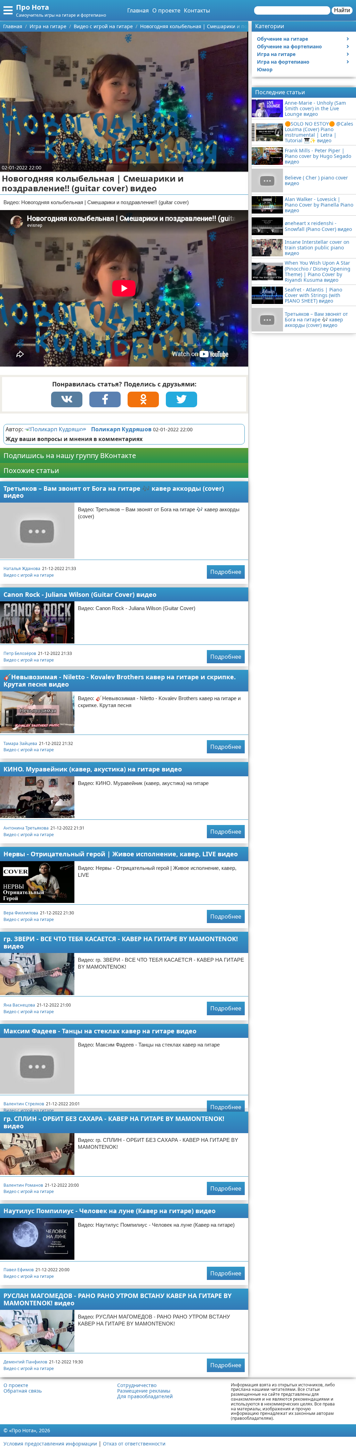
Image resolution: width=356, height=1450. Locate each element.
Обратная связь (22, 1391)
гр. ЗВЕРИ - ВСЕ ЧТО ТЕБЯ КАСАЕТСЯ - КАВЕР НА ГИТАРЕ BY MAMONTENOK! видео (120, 942)
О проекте (166, 10)
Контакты (197, 10)
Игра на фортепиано (283, 61)
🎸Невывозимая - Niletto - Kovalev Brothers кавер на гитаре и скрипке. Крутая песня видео (119, 680)
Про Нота (32, 7)
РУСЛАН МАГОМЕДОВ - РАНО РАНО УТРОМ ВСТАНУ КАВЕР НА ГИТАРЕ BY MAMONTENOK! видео (117, 1299)
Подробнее (225, 572)
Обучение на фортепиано (289, 46)
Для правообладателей (145, 1396)
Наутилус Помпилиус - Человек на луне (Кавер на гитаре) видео (109, 1211)
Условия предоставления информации (50, 1443)
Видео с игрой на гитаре (28, 575)
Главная (138, 10)
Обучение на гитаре (282, 38)
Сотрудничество (136, 1385)
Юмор (265, 69)
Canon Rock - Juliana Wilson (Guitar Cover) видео (79, 594)
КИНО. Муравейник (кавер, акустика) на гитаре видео (92, 769)
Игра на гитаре (276, 54)
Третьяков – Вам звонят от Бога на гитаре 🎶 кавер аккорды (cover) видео (113, 492)
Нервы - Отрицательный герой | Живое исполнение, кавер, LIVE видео (120, 854)
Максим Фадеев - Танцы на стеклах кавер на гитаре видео (99, 1031)
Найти (342, 10)
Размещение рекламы (143, 1391)
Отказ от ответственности (134, 1443)
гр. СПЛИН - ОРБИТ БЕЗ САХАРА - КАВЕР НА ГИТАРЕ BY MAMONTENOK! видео (113, 1122)
